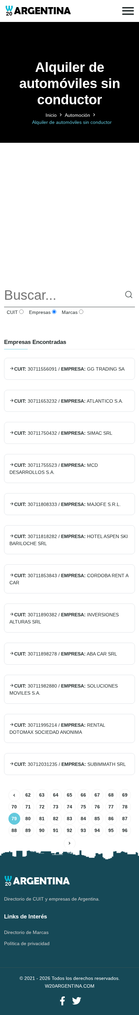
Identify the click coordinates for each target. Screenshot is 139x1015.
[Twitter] (76, 1001)
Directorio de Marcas (26, 932)
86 (111, 818)
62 (28, 795)
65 (69, 795)
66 (83, 795)
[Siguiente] (70, 843)
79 (14, 818)
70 (14, 806)
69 (125, 795)
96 (125, 830)
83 (69, 818)
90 (42, 830)
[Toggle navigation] (128, 11)
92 (69, 830)
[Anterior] (14, 795)
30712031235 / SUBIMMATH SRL (70, 764)
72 (42, 806)
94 (97, 830)
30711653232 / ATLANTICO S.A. (68, 401)
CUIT (11, 312)
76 (97, 806)
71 (28, 806)
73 (55, 806)
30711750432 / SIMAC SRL (63, 433)
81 (42, 818)
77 (111, 806)
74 (69, 806)
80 (28, 818)
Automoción (77, 115)
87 (125, 818)
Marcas (69, 312)
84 (83, 818)
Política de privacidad (27, 943)
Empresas (39, 312)
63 (42, 795)
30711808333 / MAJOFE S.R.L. (67, 504)
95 (111, 830)
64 (55, 795)
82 (55, 818)
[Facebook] (62, 1001)
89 (28, 830)
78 (125, 806)
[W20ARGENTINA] (38, 11)
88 (14, 830)
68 (111, 795)
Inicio (51, 115)
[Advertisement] (69, 212)
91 (55, 830)
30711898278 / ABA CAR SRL (65, 654)
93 (83, 830)
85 (97, 818)
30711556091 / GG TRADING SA (69, 369)
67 (97, 795)
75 (83, 806)
